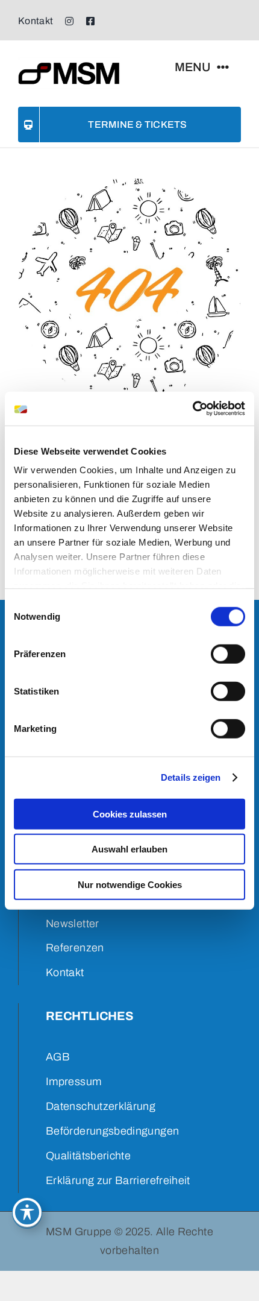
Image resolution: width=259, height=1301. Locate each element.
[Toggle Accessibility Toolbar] (27, 1212)
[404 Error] (129, 184)
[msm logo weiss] (69, 63)
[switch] (228, 653)
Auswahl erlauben (129, 849)
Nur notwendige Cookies (130, 884)
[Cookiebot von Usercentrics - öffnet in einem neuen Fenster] (192, 409)
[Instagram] (69, 21)
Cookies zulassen (130, 813)
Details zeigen (190, 777)
